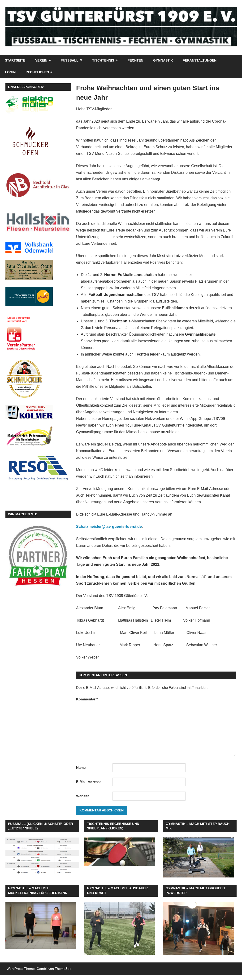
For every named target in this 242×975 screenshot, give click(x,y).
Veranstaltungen (199, 60)
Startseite (15, 60)
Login (10, 72)
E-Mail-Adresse (88, 782)
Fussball (69, 60)
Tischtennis (103, 60)
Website (82, 796)
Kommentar (87, 699)
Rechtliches (37, 72)
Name (81, 768)
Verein (41, 60)
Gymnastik (163, 60)
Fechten (135, 60)
